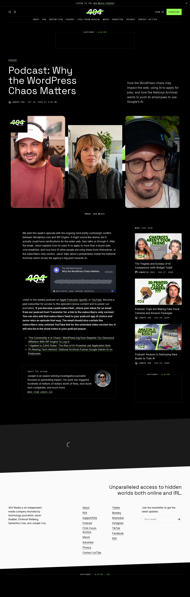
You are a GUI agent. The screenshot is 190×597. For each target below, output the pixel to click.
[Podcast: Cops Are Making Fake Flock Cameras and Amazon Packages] (158, 292)
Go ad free (102, 32)
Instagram (118, 523)
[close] (186, 3)
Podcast (70, 19)
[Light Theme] (14, 12)
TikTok (116, 528)
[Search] (9, 12)
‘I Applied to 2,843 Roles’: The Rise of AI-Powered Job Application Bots (69, 345)
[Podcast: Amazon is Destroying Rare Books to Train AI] (158, 337)
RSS (44, 19)
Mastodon (118, 517)
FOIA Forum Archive (88, 19)
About (36, 19)
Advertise (117, 19)
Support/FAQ (56, 19)
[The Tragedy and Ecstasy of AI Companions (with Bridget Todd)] (158, 246)
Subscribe (174, 11)
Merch (106, 19)
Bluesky (116, 512)
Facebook (118, 533)
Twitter (116, 507)
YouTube (97, 299)
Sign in (159, 11)
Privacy (130, 19)
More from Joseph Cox (40, 392)
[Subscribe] (179, 519)
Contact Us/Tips (147, 19)
